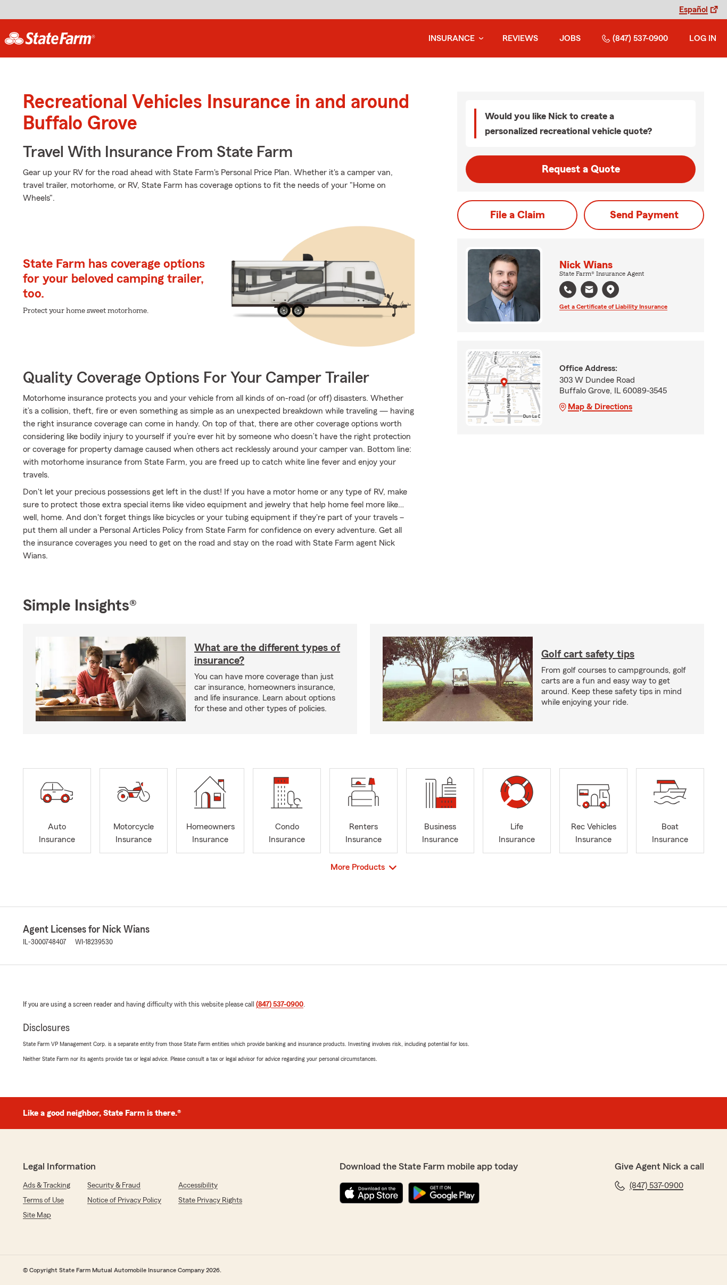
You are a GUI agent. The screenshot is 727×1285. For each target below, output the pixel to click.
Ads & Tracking (46, 1185)
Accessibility (198, 1185)
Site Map (37, 1215)
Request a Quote (581, 169)
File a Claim (517, 215)
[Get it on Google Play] (444, 1193)
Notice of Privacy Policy (124, 1200)
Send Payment (644, 215)
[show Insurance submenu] (479, 38)
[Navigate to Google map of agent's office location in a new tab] (610, 289)
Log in (702, 38)
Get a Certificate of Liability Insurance (613, 306)
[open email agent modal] (589, 291)
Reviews (520, 38)
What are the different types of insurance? (267, 654)
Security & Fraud (114, 1185)
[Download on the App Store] (371, 1193)
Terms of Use (43, 1200)
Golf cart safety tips (587, 654)
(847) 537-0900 (640, 38)
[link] (50, 38)
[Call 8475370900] (567, 289)
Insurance (451, 38)
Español (693, 9)
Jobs (570, 38)
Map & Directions (600, 406)
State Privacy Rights (210, 1200)
